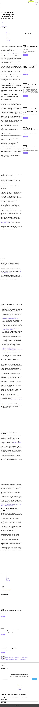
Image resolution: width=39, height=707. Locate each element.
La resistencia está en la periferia (8, 648)
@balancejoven (16, 53)
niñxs (20, 403)
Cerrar (2, 703)
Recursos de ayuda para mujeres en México (11, 630)
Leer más (2, 616)
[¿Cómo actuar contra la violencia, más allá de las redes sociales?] (30, 122)
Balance (3, 53)
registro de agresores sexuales (7, 588)
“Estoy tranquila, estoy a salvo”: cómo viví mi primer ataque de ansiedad (30, 48)
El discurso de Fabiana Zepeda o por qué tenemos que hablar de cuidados (13, 659)
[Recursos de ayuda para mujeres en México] (11, 622)
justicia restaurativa (4, 536)
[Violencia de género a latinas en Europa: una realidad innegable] (11, 603)
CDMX (3, 587)
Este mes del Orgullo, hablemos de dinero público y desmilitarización (30, 86)
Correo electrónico (4, 699)
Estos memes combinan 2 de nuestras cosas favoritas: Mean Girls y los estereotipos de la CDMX (30, 110)
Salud (24, 45)
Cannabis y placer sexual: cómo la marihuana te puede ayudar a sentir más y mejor (14, 657)
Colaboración (4, 26)
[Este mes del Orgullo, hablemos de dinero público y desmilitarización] (30, 79)
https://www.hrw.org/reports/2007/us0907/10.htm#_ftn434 (11, 399)
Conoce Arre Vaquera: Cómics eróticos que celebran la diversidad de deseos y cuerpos (30, 66)
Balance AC (9, 53)
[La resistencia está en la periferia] (11, 640)
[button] (36, 4)
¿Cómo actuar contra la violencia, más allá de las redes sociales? (30, 130)
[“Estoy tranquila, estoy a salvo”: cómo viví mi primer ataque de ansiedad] (30, 41)
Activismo (2, 22)
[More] (14, 41)
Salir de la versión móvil (19, 705)
